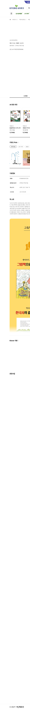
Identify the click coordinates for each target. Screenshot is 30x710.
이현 (11, 43)
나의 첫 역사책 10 (13, 40)
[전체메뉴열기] (11, 13)
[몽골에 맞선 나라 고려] (15, 120)
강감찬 (27, 147)
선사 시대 (21, 147)
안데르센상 (13, 147)
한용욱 (17, 43)
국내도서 (14, 19)
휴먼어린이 (12, 45)
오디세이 (26, 13)
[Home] (10, 19)
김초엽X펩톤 (19, 13)
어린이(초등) (22, 19)
